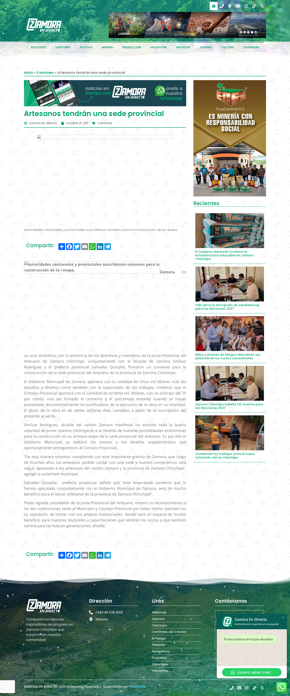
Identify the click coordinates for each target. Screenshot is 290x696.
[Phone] (222, 6)
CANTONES (62, 47)
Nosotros (38, 47)
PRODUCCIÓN (131, 47)
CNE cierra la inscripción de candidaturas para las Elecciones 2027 (227, 307)
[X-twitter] (262, 6)
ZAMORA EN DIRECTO (40, 686)
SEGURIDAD (251, 47)
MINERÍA (107, 47)
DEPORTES (183, 47)
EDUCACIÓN (158, 47)
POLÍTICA (86, 47)
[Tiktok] (254, 6)
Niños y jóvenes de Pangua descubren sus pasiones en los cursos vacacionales (227, 356)
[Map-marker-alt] (230, 6)
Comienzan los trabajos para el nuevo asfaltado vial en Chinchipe (225, 456)
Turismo (206, 47)
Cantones (45, 72)
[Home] (214, 6)
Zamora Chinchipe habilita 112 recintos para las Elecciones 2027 (229, 406)
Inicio (28, 72)
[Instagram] (246, 6)
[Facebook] (238, 6)
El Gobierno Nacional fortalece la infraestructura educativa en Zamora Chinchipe (224, 255)
